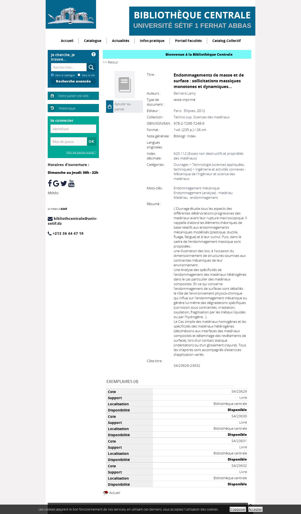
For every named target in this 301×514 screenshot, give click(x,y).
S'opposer (238, 509)
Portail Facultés (188, 40)
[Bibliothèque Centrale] (71, 14)
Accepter (255, 509)
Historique (67, 108)
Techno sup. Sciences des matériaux (202, 117)
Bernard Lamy (185, 93)
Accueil (67, 40)
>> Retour (110, 62)
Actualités (120, 40)
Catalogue (92, 40)
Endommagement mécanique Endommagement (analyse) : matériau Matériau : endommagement (203, 193)
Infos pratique (152, 40)
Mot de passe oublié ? (81, 152)
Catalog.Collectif (226, 40)
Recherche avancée (73, 81)
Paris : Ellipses (184, 110)
